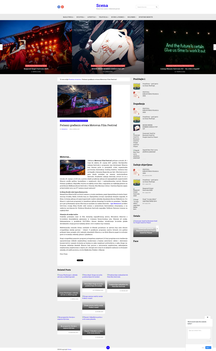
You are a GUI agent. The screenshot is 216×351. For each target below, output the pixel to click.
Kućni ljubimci (117, 17)
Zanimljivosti (83, 121)
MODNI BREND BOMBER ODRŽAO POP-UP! (150, 127)
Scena (102, 5)
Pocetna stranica (75, 79)
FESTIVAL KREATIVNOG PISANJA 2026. (151, 94)
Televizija (103, 17)
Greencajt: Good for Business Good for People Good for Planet (150, 135)
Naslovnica (68, 17)
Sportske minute (146, 17)
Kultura (80, 17)
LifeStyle (91, 17)
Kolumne (131, 17)
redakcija (65, 129)
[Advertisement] (93, 143)
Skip (203, 347)
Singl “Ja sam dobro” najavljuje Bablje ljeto (150, 200)
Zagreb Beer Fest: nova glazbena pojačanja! (150, 151)
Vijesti (76, 121)
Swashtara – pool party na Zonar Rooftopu (150, 84)
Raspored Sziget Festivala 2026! (148, 189)
